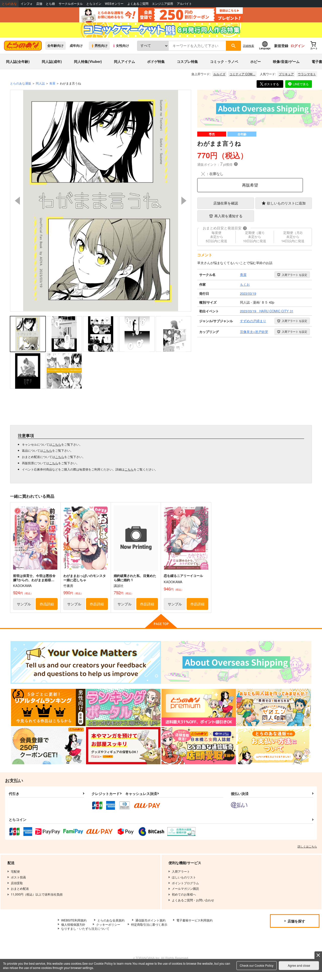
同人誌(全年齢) (18, 61)
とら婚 (50, 4)
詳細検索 (248, 46)
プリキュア (286, 74)
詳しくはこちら (307, 846)
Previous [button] (17, 200)
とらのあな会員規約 (111, 920)
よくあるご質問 (137, 4)
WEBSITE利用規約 (74, 920)
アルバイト (184, 4)
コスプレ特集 (187, 61)
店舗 (39, 4)
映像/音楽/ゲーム (286, 61)
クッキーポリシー (108, 924)
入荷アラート (294, 275)
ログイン (298, 45)
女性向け (122, 45)
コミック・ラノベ (224, 61)
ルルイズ (219, 74)
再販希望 (250, 185)
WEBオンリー (114, 4)
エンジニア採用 (162, 4)
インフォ (27, 4)
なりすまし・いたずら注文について (85, 928)
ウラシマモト (307, 74)
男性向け (101, 45)
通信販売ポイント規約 (150, 920)
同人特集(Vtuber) (88, 61)
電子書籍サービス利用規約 (194, 920)
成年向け (76, 45)
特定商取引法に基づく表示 (149, 924)
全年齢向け (55, 45)
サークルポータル (71, 4)
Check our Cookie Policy (256, 965)
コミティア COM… (242, 74)
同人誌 (40, 83)
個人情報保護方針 (73, 924)
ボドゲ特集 (156, 61)
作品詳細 (47, 603)
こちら (56, 444)
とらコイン (93, 4)
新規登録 (281, 45)
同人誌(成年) (52, 61)
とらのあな (9, 4)
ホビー (255, 61)
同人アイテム (124, 61)
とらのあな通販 (20, 83)
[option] (100, 200)
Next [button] (184, 200)
